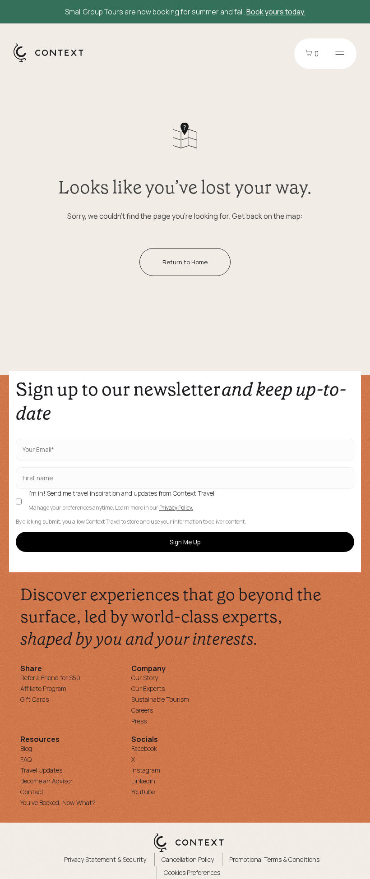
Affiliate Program (43, 688)
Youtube (143, 791)
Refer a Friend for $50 (50, 677)
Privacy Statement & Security (105, 859)
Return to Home (185, 262)
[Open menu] (340, 54)
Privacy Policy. (176, 507)
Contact (32, 791)
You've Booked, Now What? (58, 802)
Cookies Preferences (192, 872)
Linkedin (143, 781)
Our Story (144, 677)
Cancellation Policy (188, 859)
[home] (53, 62)
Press (139, 721)
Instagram (145, 770)
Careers (142, 710)
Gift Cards (34, 699)
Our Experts (148, 688)
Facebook (144, 748)
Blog (26, 748)
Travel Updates (41, 770)
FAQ (26, 759)
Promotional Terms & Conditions (274, 859)
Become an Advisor (46, 781)
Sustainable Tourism (160, 699)
